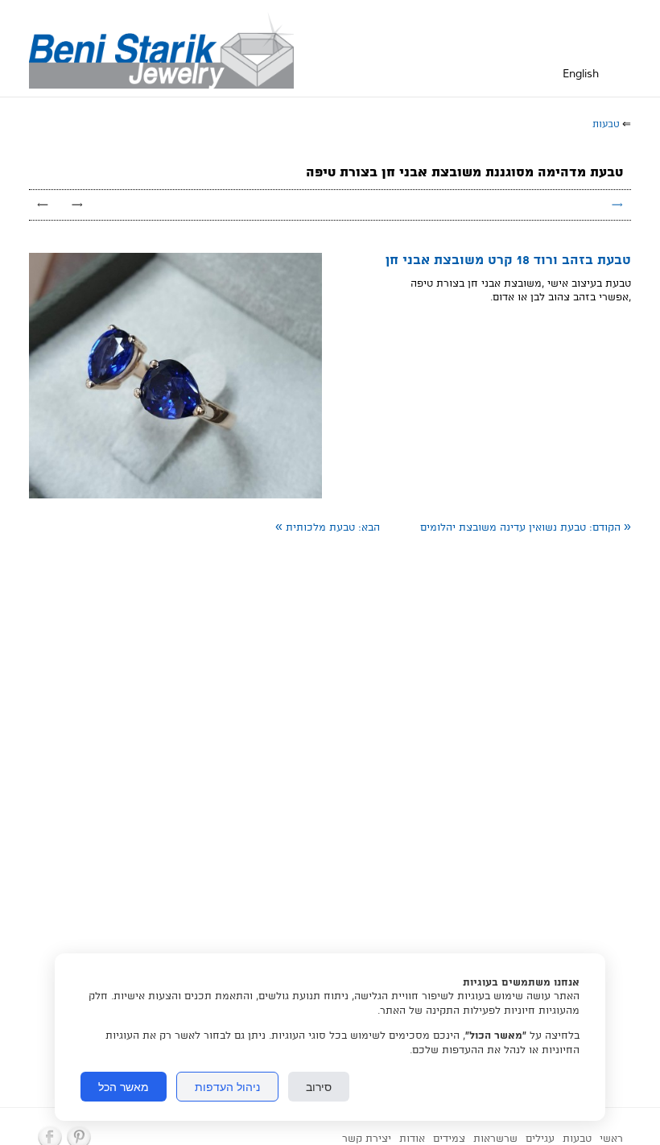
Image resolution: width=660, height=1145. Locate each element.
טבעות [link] (606, 124)
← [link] (42, 205)
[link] (525, 528)
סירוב (319, 1086)
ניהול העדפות (227, 1086)
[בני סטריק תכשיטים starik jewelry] (165, 48)
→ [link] (77, 205)
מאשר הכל (123, 1086)
